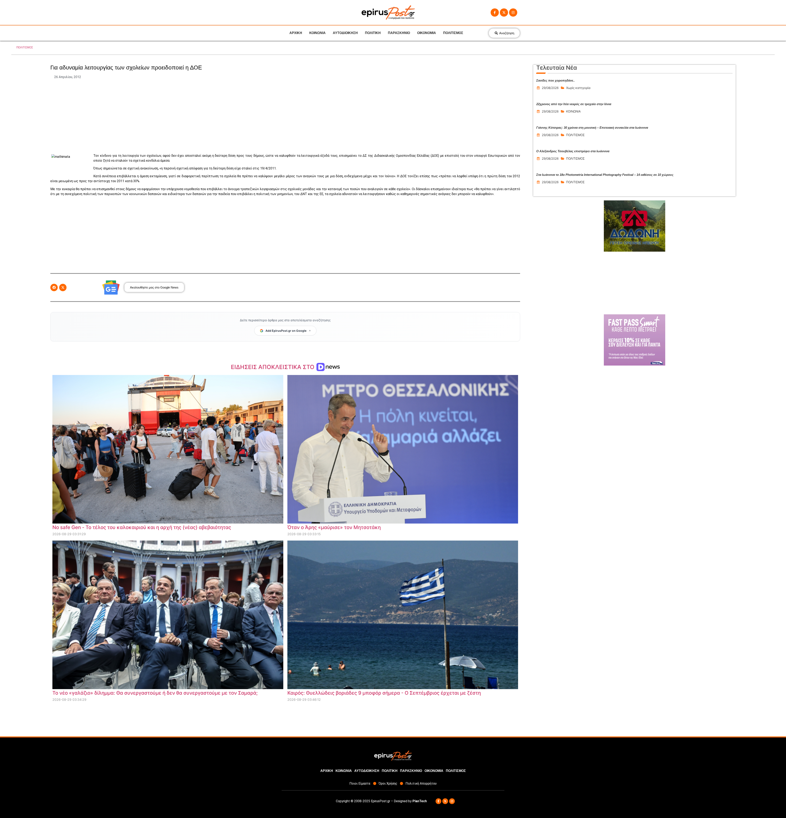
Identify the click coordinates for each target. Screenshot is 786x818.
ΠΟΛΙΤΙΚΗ (373, 33)
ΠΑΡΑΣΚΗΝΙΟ (399, 33)
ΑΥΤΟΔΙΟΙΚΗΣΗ (345, 33)
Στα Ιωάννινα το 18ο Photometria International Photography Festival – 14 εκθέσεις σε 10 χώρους (604, 174)
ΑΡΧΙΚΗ (295, 33)
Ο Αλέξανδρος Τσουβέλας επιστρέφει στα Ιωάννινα (572, 151)
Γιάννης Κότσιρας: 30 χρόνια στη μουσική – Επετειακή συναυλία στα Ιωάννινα (592, 127)
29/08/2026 (550, 87)
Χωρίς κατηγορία (578, 88)
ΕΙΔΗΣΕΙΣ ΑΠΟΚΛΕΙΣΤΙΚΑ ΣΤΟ (273, 367)
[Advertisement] (285, 116)
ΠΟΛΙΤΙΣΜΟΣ (453, 33)
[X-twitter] (504, 12)
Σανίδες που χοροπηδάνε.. (555, 80)
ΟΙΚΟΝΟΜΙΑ (426, 33)
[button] (54, 287)
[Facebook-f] (495, 12)
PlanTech (419, 801)
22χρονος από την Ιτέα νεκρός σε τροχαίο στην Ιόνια (573, 104)
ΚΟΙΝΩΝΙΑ (317, 33)
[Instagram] (513, 12)
